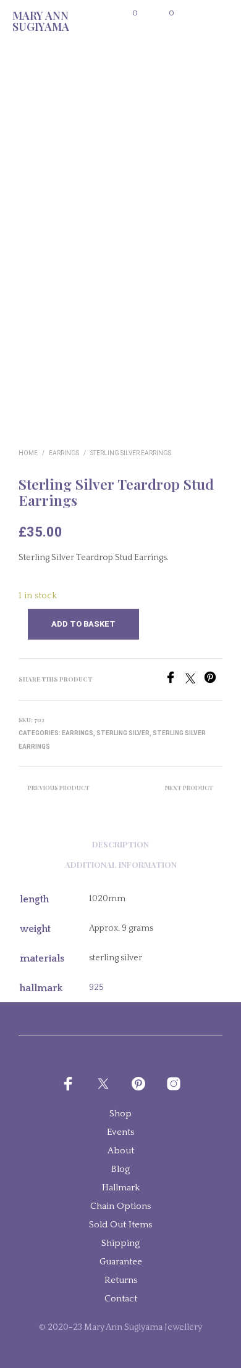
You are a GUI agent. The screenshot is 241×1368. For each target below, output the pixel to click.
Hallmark (121, 1187)
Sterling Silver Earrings (130, 453)
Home (28, 453)
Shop (120, 1113)
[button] (127, 13)
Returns (120, 1280)
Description (120, 844)
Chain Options (120, 1206)
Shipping (120, 1243)
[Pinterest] (213, 680)
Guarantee (120, 1261)
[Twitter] (194, 680)
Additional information (121, 864)
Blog (120, 1169)
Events (120, 1132)
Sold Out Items (120, 1224)
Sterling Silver (123, 733)
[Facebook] (174, 680)
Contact (120, 1298)
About (121, 1150)
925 (96, 987)
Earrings (64, 453)
